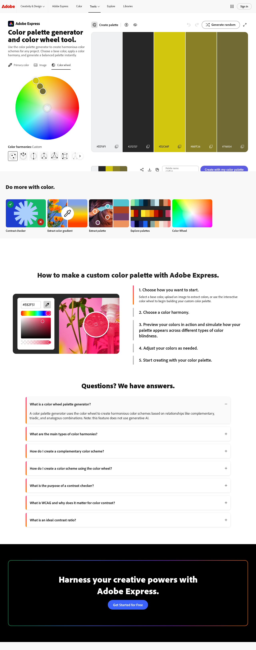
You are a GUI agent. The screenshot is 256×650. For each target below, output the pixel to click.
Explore (111, 6)
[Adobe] (8, 6)
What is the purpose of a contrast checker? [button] (62, 485)
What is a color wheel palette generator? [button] (60, 404)
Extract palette (97, 230)
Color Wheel (179, 230)
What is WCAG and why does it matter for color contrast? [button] (72, 503)
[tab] (18, 65)
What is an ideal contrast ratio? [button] (53, 520)
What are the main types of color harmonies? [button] (63, 434)
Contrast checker (16, 230)
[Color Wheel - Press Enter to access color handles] (47, 108)
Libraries (128, 6)
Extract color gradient (59, 230)
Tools (93, 6)
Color (79, 6)
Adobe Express (60, 6)
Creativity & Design (31, 6)
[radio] (13, 156)
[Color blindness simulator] (135, 25)
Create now (26, 213)
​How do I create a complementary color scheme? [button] (67, 451)
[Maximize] (245, 25)
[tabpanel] (47, 117)
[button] (232, 6)
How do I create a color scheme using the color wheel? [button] (71, 468)
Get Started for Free (128, 605)
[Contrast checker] (126, 25)
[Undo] (189, 25)
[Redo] (197, 25)
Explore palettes (140, 230)
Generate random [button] (223, 25)
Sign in (244, 6)
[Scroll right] (80, 156)
